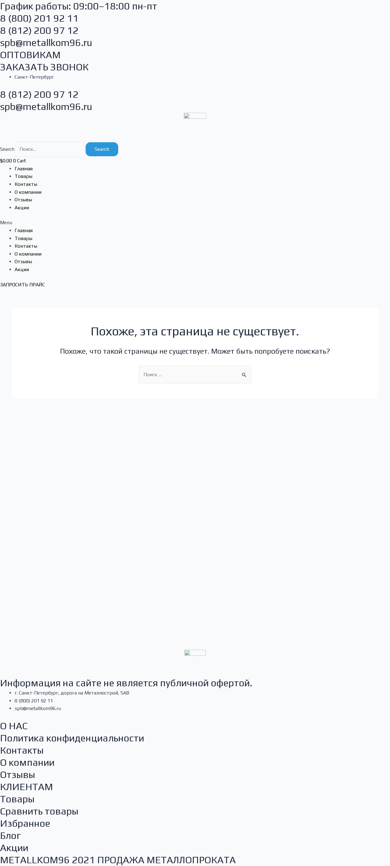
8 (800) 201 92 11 (39, 18)
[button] (195, 223)
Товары (23, 176)
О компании (28, 192)
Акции (22, 207)
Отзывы (23, 200)
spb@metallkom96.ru (46, 42)
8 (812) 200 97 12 (39, 30)
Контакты (26, 184)
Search (7, 149)
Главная (24, 168)
